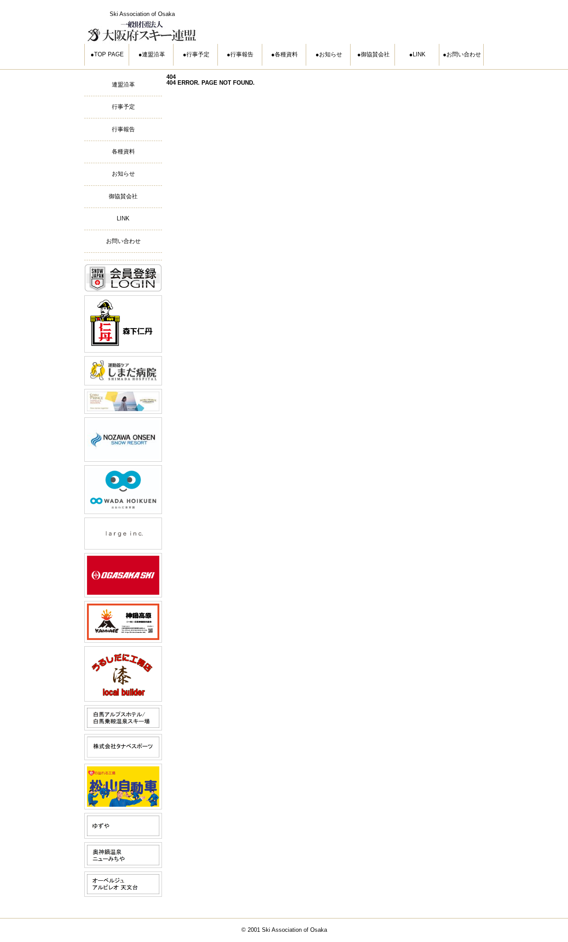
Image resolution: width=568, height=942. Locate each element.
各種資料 (286, 54)
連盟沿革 (153, 54)
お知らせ (330, 54)
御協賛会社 (375, 54)
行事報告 (241, 54)
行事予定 (197, 54)
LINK (419, 54)
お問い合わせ (463, 54)
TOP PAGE (109, 54)
